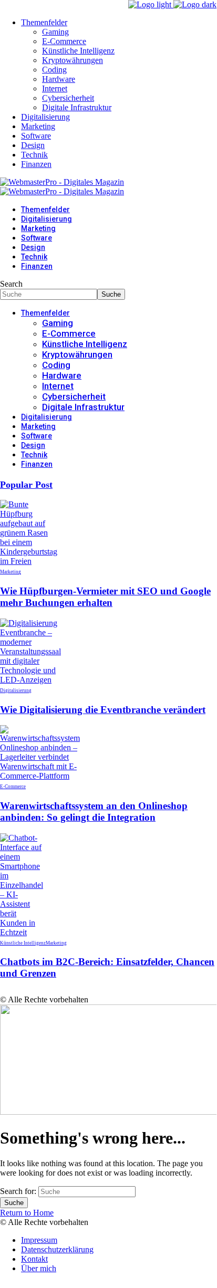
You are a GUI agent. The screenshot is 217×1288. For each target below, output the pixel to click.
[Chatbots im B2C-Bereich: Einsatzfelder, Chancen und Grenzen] (21, 932)
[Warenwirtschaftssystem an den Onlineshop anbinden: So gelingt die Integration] (40, 775)
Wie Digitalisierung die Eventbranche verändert (102, 709)
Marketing (10, 571)
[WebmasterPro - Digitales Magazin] (62, 186)
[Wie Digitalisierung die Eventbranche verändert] (30, 679)
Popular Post (26, 484)
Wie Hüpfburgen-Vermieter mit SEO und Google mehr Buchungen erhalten (105, 596)
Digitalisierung (16, 690)
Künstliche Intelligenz (23, 943)
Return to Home (27, 1212)
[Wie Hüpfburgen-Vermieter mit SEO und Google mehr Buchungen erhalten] (28, 561)
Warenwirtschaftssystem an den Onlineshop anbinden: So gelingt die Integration (94, 811)
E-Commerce (13, 786)
